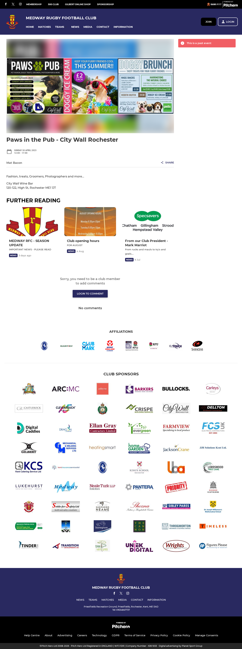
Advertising (64, 635)
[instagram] (20, 4)
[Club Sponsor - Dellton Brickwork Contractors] (213, 409)
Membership (34, 4)
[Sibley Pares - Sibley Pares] (176, 507)
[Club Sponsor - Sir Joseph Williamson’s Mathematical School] (213, 507)
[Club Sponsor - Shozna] (139, 507)
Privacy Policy (159, 635)
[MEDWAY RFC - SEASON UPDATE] (32, 221)
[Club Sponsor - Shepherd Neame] (102, 507)
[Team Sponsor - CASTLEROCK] (29, 409)
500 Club (53, 4)
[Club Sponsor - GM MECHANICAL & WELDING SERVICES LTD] (66, 448)
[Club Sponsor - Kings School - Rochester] (139, 468)
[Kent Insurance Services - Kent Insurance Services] (66, 468)
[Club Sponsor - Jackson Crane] (176, 448)
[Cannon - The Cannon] (139, 526)
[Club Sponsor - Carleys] (213, 389)
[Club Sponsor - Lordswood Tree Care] (213, 468)
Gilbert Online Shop (78, 4)
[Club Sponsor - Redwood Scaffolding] (213, 487)
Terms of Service (134, 635)
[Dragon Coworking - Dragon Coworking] (66, 428)
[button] (30, 27)
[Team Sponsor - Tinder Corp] (29, 546)
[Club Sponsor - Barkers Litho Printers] (139, 389)
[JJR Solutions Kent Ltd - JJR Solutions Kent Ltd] (213, 448)
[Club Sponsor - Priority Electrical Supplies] (176, 487)
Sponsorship (105, 4)
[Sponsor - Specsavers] (29, 526)
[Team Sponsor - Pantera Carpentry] (139, 487)
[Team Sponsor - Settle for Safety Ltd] (66, 507)
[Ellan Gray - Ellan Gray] (102, 428)
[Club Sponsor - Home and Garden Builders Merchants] (139, 448)
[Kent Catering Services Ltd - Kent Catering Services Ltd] (29, 468)
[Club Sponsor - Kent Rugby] (102, 468)
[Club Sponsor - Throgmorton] (176, 526)
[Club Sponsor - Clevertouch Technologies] (66, 409)
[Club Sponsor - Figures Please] (213, 546)
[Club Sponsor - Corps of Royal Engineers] (102, 409)
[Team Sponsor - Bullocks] (176, 389)
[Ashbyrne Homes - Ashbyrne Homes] (102, 389)
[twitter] (13, 4)
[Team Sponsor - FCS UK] (213, 428)
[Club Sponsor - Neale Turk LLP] (102, 487)
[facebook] (5, 4)
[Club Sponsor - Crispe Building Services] (139, 409)
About (48, 635)
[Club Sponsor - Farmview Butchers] (176, 428)
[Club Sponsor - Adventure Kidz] (29, 389)
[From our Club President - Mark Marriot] (148, 221)
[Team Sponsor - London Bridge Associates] (176, 468)
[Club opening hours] (90, 221)
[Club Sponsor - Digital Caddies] (29, 428)
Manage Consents (206, 635)
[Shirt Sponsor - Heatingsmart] (102, 448)
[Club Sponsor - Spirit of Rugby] (66, 526)
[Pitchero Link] (231, 6)
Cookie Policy (181, 635)
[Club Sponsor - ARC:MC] (66, 389)
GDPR (115, 635)
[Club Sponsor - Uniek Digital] (139, 546)
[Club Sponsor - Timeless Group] (213, 526)
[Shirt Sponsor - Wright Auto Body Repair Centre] (176, 546)
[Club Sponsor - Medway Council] (66, 487)
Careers (82, 635)
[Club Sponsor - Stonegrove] (102, 526)
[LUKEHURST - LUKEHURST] (29, 487)
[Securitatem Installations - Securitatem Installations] (29, 507)
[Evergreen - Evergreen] (139, 428)
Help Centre (32, 635)
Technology (99, 635)
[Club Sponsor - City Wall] (176, 409)
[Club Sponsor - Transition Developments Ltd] (66, 546)
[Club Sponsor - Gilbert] (29, 448)
